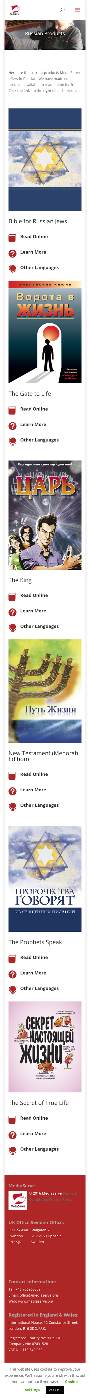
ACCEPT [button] (55, 1390)
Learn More (33, 252)
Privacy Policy (60, 1199)
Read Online (34, 236)
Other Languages (39, 267)
